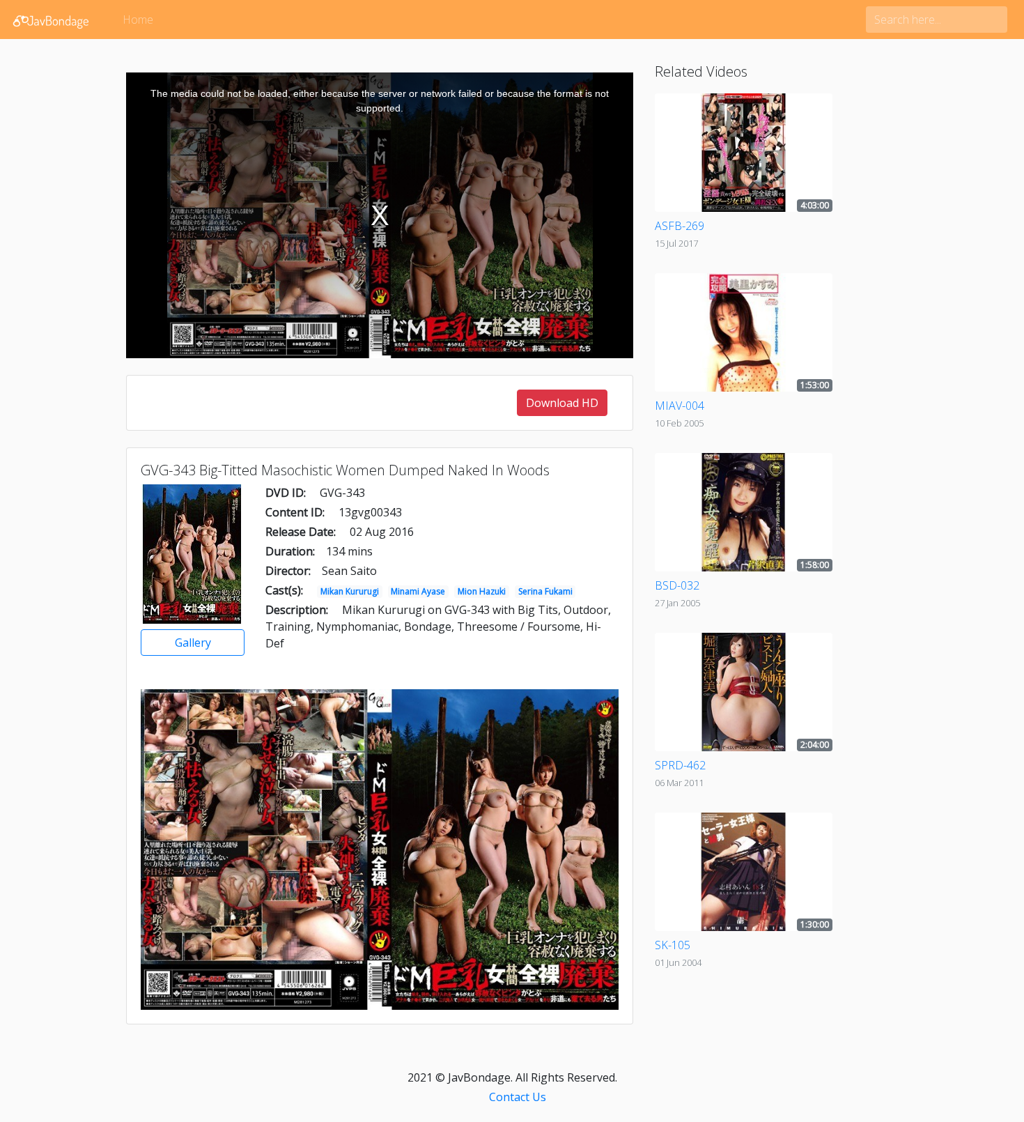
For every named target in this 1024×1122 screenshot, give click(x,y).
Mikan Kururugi (349, 591)
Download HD (562, 402)
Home (138, 19)
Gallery (193, 642)
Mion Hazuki (482, 591)
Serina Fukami (545, 591)
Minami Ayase (418, 591)
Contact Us (517, 1097)
